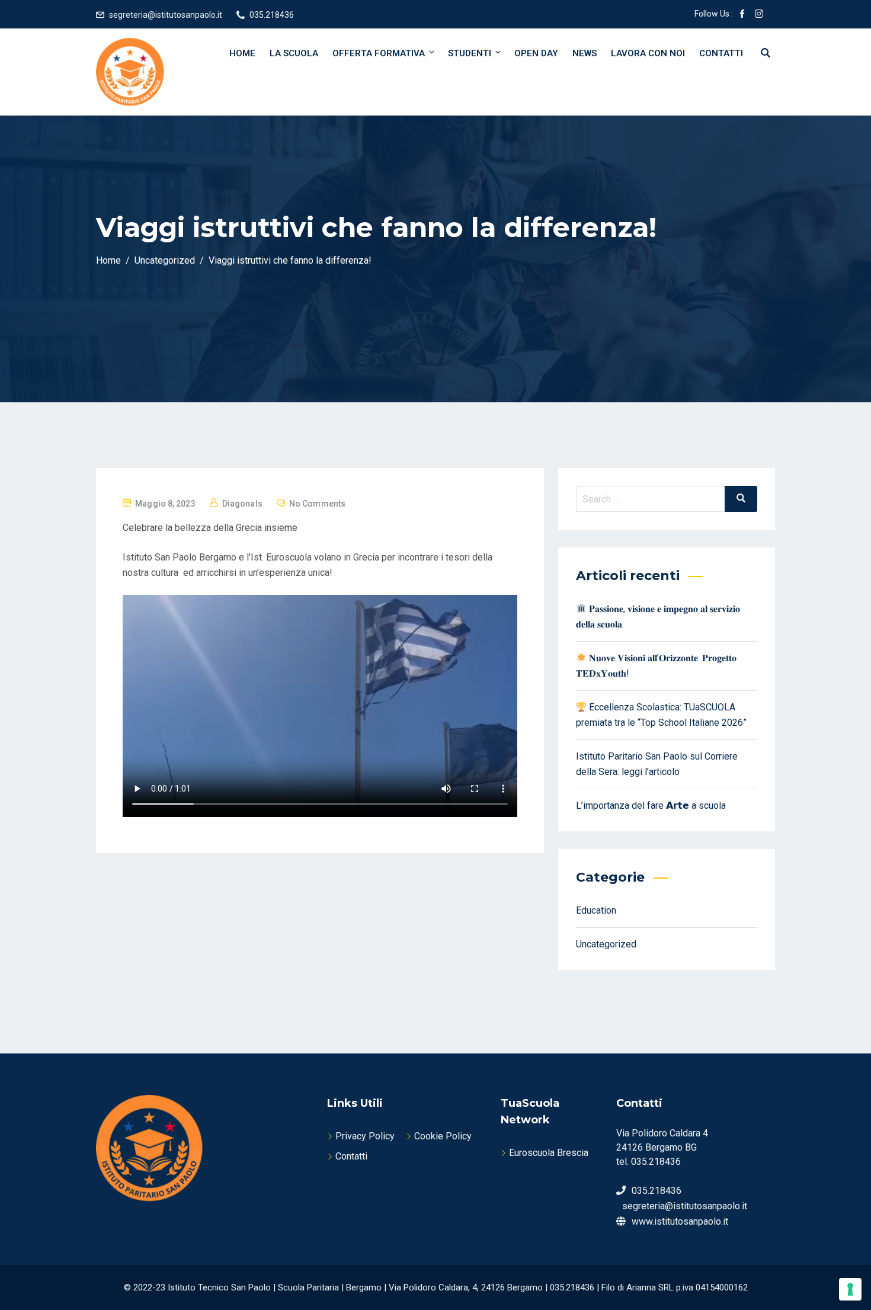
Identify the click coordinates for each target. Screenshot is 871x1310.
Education (596, 910)
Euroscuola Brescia (548, 1152)
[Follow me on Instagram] (759, 15)
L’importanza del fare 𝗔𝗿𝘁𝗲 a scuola (651, 805)
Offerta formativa (378, 53)
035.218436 (271, 15)
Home (242, 53)
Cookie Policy (443, 1136)
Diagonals (242, 503)
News (584, 53)
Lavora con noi (648, 53)
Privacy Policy (365, 1136)
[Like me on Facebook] (742, 15)
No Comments (317, 503)
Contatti (721, 53)
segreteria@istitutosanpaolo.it (165, 15)
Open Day (536, 53)
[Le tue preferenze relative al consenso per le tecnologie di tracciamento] (850, 1289)
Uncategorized (606, 944)
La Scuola (294, 53)
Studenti (469, 53)
